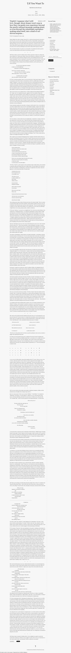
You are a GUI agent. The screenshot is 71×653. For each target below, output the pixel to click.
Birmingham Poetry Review (54, 81)
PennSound (52, 87)
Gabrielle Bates (29, 118)
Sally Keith (51, 43)
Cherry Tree (52, 82)
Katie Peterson (52, 46)
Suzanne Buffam (52, 40)
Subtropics (51, 88)
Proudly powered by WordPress (31, 649)
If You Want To (36, 3)
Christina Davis (52, 41)
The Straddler (52, 92)
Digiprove (25, 652)
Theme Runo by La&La (40, 649)
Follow (13, 641)
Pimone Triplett (12, 39)
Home (36, 11)
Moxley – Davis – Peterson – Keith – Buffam (36, 15)
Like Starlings (52, 84)
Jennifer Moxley (52, 44)
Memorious (52, 85)
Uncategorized (52, 71)
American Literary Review (54, 79)
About (36, 13)
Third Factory (52, 94)
